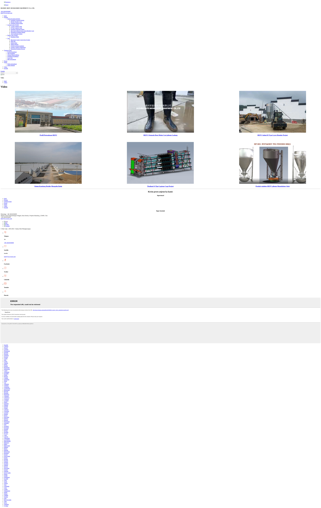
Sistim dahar (14, 43)
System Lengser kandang (17, 46)
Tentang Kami (8, 50)
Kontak (6, 68)
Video (5, 67)
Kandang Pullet (15, 37)
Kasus (5, 61)
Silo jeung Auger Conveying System (20, 40)
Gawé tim (10, 58)
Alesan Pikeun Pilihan (13, 55)
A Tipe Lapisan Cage (16, 26)
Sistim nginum (14, 44)
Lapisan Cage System (13, 25)
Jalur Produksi (11, 53)
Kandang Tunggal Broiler (17, 20)
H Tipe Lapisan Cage (16, 28)
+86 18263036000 (9, 242)
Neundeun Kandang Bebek (18, 32)
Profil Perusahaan (12, 52)
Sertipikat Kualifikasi (12, 56)
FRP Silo (13, 41)
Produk (6, 17)
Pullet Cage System (12, 35)
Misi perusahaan (11, 59)
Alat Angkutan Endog (16, 34)
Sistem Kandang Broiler (13, 19)
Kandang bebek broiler (17, 23)
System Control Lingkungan (18, 47)
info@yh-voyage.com (6, 13)
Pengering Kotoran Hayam (18, 49)
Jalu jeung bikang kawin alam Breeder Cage (22, 31)
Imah (5, 16)
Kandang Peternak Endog (17, 29)
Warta (5, 62)
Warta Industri (11, 65)
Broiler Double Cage (16, 22)
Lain (8, 38)
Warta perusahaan (12, 64)
